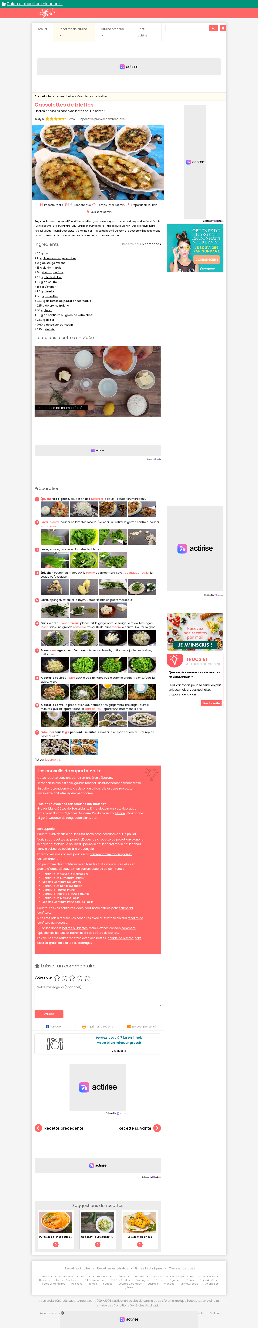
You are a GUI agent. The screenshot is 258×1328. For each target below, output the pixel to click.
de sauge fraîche (54, 263)
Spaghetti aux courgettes (97, 1236)
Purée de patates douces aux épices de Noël (67, 1236)
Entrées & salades (67, 1280)
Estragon (83, 225)
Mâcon (120, 813)
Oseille (136, 225)
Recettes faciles (78, 1268)
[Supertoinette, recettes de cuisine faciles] (46, 12)
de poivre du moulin (59, 325)
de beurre (50, 282)
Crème (47, 235)
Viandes (169, 1283)
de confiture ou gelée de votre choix (68, 315)
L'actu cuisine (143, 32)
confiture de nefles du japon (62, 886)
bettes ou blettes (75, 928)
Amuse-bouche (65, 1276)
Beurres (85, 1276)
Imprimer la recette (100, 1026)
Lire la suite (211, 703)
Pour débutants (77, 221)
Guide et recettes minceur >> (35, 3)
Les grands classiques (101, 221)
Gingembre (97, 225)
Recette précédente (63, 1128)
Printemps (48, 221)
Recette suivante (135, 1128)
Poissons (76, 1283)
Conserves (157, 1276)
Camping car (84, 230)
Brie (55, 225)
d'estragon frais (52, 272)
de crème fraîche (57, 305)
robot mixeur (70, 623)
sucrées (153, 1283)
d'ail (46, 253)
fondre (116, 627)
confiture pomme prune (58, 890)
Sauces (107, 1283)
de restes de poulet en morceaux (68, 301)
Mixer (44, 627)
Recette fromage (87, 235)
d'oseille (49, 291)
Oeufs (190, 1280)
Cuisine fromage (109, 235)
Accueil (42, 29)
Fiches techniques (148, 1268)
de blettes (51, 296)
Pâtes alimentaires (53, 1283)
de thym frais (52, 268)
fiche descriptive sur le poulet (115, 834)
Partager (56, 1026)
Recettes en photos (61, 96)
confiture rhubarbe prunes (60, 894)
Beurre (47, 225)
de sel (50, 320)
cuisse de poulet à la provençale (71, 849)
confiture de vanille (55, 874)
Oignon (125, 225)
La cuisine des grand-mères (134, 221)
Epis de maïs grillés (139, 1236)
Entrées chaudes (95, 1280)
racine (90, 573)
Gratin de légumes (64, 235)
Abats (45, 1276)
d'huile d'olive (53, 277)
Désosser (97, 499)
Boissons (102, 1276)
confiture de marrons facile (61, 898)
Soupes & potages (130, 1283)
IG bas (159, 1280)
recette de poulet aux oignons (121, 839)
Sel (154, 221)
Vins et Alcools (189, 1283)
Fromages (142, 1280)
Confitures (138, 1276)
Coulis (211, 1276)
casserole (79, 627)
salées (93, 1283)
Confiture (65, 225)
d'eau (48, 310)
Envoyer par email (144, 1026)
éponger (130, 573)
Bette (39, 225)
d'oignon (50, 287)
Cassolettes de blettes (92, 96)
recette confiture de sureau (61, 882)
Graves (42, 808)
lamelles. (51, 526)
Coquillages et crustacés (185, 1276)
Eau (74, 225)
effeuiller (143, 573)
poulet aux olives (52, 844)
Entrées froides (120, 1280)
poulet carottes (108, 844)
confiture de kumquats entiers (63, 878)
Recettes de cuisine (73, 29)
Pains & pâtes (208, 1280)
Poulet (38, 230)
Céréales (119, 1276)
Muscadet (129, 808)
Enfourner (47, 732)
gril (67, 732)
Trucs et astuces (182, 1268)
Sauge (47, 230)
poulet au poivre (80, 844)
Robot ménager (103, 230)
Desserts (44, 1280)
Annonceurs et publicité (54, 1313)
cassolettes (93, 709)
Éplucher (47, 499)
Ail (159, 221)
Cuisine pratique (112, 29)
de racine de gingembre (59, 258)
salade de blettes (120, 938)
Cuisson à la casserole (128, 230)
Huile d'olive (113, 225)
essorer (54, 522)
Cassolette (67, 230)
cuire (71, 678)
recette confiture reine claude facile (67, 902)
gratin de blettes (61, 943)
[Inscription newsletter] (195, 632)
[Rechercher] (213, 28)
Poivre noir (147, 225)
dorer (52, 650)
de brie (50, 329)
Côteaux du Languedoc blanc (69, 818)
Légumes (61, 221)
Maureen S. (53, 760)
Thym (56, 230)
